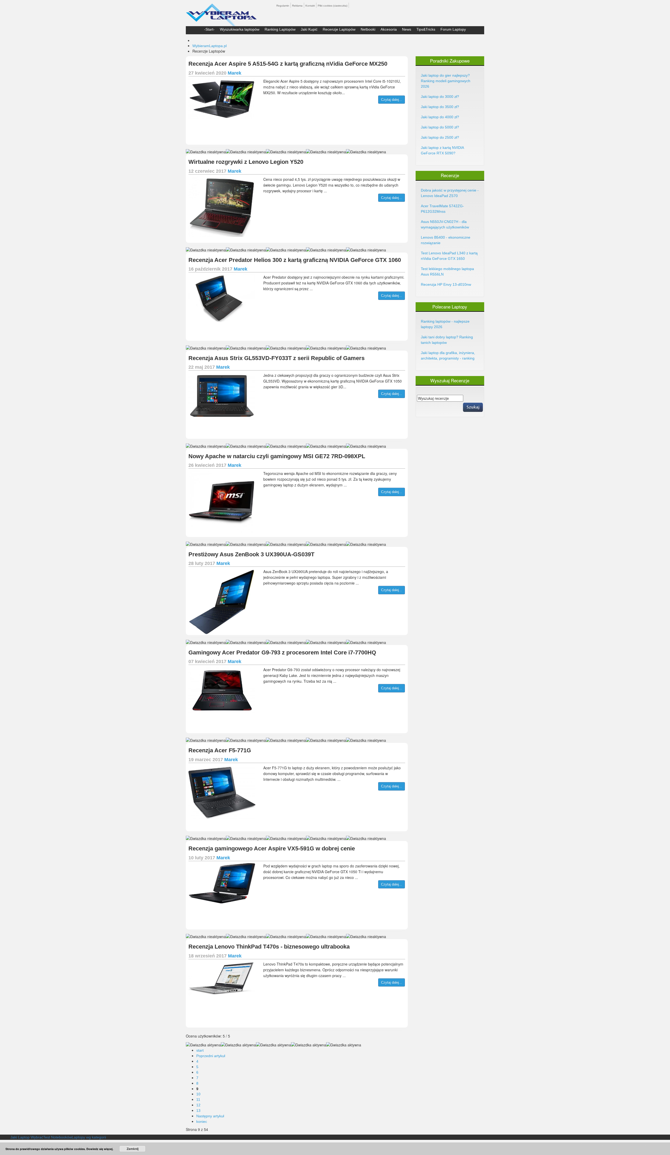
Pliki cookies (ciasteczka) (332, 5)
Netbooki (368, 29)
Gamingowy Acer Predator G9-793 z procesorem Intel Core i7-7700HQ (282, 652)
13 (198, 1110)
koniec (201, 1121)
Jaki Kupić (309, 29)
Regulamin (282, 5)
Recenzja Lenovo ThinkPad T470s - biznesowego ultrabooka (269, 946)
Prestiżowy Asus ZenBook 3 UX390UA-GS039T (251, 554)
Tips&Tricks (425, 29)
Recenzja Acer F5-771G (219, 750)
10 (198, 1094)
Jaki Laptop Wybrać (26, 1137)
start (200, 1050)
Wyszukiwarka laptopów (239, 29)
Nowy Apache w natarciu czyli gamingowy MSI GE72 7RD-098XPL (276, 456)
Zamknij (132, 1148)
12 (198, 1105)
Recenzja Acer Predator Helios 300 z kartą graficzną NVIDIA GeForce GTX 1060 (294, 260)
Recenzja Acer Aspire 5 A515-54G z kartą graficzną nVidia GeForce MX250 (287, 63)
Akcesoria (389, 29)
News (406, 29)
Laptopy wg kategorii (89, 1137)
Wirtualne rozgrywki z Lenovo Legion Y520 (245, 162)
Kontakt (310, 5)
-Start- (209, 29)
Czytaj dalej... (391, 100)
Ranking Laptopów (280, 29)
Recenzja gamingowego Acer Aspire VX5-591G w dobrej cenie (271, 848)
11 (198, 1099)
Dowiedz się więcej (99, 1149)
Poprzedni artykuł (210, 1056)
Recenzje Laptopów (339, 29)
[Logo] (221, 12)
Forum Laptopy (453, 29)
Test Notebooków (57, 1137)
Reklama (297, 5)
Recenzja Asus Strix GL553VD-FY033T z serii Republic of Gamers (276, 358)
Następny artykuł (210, 1116)
